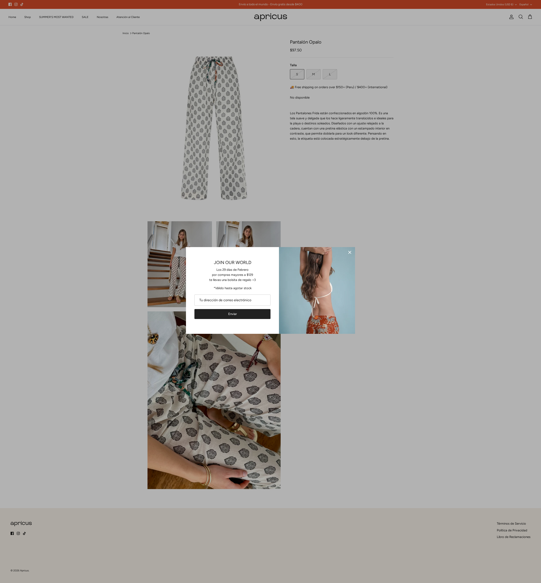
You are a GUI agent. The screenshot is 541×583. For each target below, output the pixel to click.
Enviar (232, 314)
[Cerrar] (349, 252)
